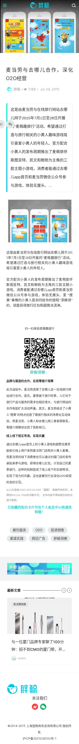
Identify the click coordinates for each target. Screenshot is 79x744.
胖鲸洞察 (60, 538)
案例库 (12, 59)
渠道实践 (16, 538)
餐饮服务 (19, 530)
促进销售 (57, 530)
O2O (38, 530)
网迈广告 (38, 538)
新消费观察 (19, 604)
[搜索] (73, 5)
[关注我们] (35, 707)
